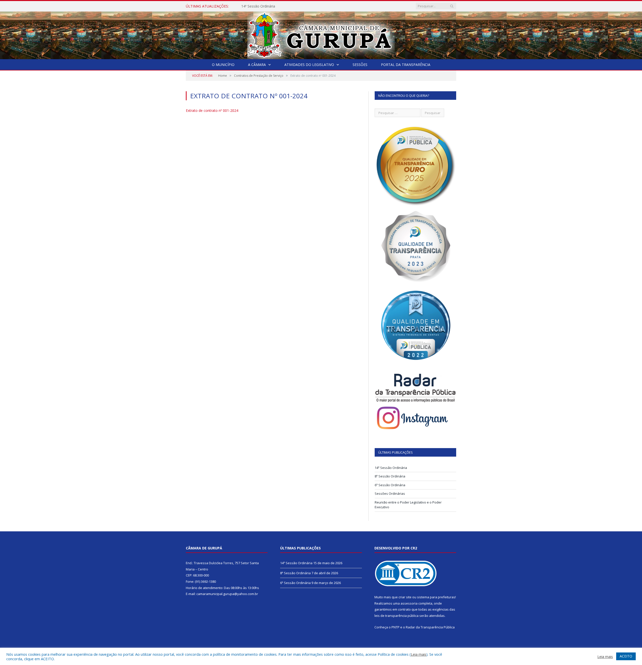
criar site (405, 597)
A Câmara (257, 64)
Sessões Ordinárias (390, 493)
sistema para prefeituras (436, 597)
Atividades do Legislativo (309, 64)
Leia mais (418, 654)
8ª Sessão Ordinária (390, 476)
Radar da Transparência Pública (430, 627)
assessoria (409, 603)
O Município (223, 64)
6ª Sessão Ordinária (390, 485)
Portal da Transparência (405, 64)
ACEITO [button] (626, 656)
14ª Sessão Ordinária (258, 6)
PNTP (395, 627)
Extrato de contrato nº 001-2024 (212, 110)
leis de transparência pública (396, 615)
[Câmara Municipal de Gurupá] (321, 34)
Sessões (360, 64)
